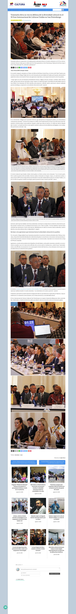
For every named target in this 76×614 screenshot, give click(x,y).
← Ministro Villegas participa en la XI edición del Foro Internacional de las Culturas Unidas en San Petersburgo (24, 462)
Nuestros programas (30, 9)
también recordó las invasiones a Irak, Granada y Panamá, (29, 289)
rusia (21, 455)
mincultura (17, 455)
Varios (49, 9)
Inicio (10, 9)
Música (22, 9)
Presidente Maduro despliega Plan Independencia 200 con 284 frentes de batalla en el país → (52, 462)
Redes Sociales (41, 9)
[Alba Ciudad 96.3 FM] (38, 4)
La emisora (15, 9)
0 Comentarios (27, 20)
